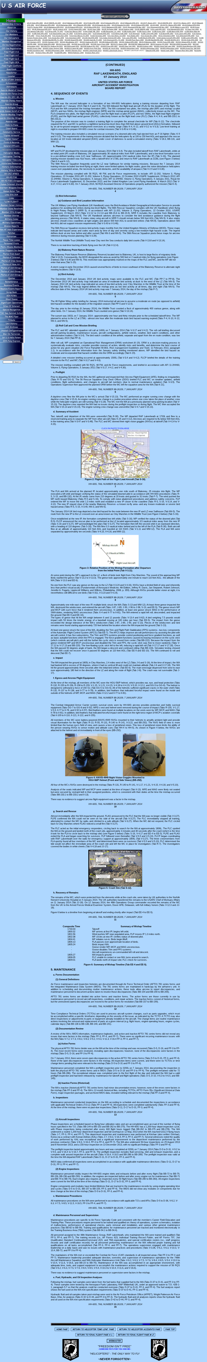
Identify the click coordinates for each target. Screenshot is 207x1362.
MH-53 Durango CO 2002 (159, 44)
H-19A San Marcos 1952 (73, 31)
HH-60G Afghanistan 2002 (129, 48)
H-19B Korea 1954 (158, 31)
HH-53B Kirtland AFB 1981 (108, 42)
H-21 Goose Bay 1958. (149, 35)
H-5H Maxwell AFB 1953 (175, 29)
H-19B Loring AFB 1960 (149, 33)
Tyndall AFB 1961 (60, 52)
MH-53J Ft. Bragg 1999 (119, 44)
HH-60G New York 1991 (127, 46)
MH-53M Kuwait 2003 (71, 46)
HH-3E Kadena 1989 (126, 29)
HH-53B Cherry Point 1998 (100, 44)
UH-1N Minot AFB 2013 (92, 27)
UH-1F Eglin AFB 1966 (35, 23)
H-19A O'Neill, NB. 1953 (91, 31)
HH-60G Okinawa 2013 (73, 50)
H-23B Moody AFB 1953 (146, 38)
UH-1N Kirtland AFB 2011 (74, 27)
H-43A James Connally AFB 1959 (168, 38)
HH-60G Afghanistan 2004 (169, 48)
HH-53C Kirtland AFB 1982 (128, 42)
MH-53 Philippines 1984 (147, 42)
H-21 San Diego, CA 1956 (116, 35)
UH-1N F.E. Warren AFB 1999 (170, 25)
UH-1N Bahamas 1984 (64, 25)
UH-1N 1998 (154, 25)
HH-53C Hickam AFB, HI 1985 (186, 42)
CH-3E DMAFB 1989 (142, 29)
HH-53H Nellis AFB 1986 (46, 44)
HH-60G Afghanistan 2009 (54, 50)
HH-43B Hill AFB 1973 (172, 40)
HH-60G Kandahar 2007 (35, 50)
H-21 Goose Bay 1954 (60, 35)
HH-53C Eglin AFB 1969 (189, 40)
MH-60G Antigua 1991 (145, 46)
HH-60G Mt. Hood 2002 (111, 48)
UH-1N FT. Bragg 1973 (148, 23)
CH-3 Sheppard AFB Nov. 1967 (158, 27)
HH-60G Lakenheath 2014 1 (113, 50)
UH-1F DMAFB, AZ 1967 (52, 23)
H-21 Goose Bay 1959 (56, 38)
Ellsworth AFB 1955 (152, 50)
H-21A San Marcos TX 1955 (79, 35)
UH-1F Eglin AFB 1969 (91, 23)
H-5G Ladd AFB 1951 (158, 29)
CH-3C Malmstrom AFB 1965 (111, 27)
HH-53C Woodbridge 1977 (69, 42)
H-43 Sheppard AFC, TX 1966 (113, 40)
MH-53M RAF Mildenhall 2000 (138, 44)
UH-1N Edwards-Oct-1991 (121, 25)
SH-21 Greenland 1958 (166, 35)
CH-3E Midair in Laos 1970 (179, 27)
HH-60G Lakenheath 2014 (92, 50)
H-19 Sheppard (134, 33)
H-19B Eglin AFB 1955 (40, 33)
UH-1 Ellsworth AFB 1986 (82, 25)
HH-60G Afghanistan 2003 (149, 48)
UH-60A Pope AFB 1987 (109, 46)
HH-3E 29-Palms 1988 (109, 29)
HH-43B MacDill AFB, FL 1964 (52, 40)
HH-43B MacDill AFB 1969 (154, 40)
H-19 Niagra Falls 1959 (119, 33)
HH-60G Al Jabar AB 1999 (73, 48)
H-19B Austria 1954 (129, 31)
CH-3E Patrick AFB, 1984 (77, 29)
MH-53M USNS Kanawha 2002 (180, 44)
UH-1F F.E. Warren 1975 (182, 23)
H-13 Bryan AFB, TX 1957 (54, 31)
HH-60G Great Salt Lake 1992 (164, 46)
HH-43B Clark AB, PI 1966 (92, 40)
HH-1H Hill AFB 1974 (165, 23)
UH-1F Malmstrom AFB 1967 (72, 23)
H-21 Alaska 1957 (133, 35)
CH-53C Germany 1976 (50, 42)
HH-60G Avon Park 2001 (92, 48)
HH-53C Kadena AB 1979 (89, 42)
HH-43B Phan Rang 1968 (135, 40)
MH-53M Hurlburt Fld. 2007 (89, 46)
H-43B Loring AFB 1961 (189, 38)
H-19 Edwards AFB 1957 (101, 33)
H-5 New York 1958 (192, 29)
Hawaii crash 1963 (167, 50)
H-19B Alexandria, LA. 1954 (111, 31)
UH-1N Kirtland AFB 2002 (191, 25)
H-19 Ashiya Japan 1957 (82, 33)
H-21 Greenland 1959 (73, 38)
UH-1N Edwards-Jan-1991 (101, 25)
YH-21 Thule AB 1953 (43, 35)
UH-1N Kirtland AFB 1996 (140, 25)
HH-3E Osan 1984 (93, 29)
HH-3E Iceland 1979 (60, 29)
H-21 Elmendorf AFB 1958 (185, 35)
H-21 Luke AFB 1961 (129, 38)
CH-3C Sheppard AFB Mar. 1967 (134, 27)
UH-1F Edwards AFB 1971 (110, 23)
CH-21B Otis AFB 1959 (90, 38)
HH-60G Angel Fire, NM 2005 (190, 48)
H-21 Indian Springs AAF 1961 (110, 38)
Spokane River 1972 (92, 52)
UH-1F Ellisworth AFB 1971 (129, 23)
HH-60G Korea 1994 (34, 48)
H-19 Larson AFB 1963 (183, 33)
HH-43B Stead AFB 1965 (73, 40)
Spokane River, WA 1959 (44, 52)
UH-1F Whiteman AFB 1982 (45, 25)
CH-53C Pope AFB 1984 (165, 42)
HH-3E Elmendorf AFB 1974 (42, 29)
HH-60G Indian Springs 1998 (53, 48)
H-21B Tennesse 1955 (98, 35)
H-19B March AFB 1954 (175, 31)
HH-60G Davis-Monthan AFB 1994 (188, 46)
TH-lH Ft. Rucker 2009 (34, 27)
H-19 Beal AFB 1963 (166, 33)
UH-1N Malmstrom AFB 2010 (54, 27)
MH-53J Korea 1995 (63, 44)
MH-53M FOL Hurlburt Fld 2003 (52, 46)
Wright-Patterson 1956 (76, 52)
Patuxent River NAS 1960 (184, 50)
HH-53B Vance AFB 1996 (80, 44)
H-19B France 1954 (144, 31)
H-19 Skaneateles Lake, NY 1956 (61, 33)
